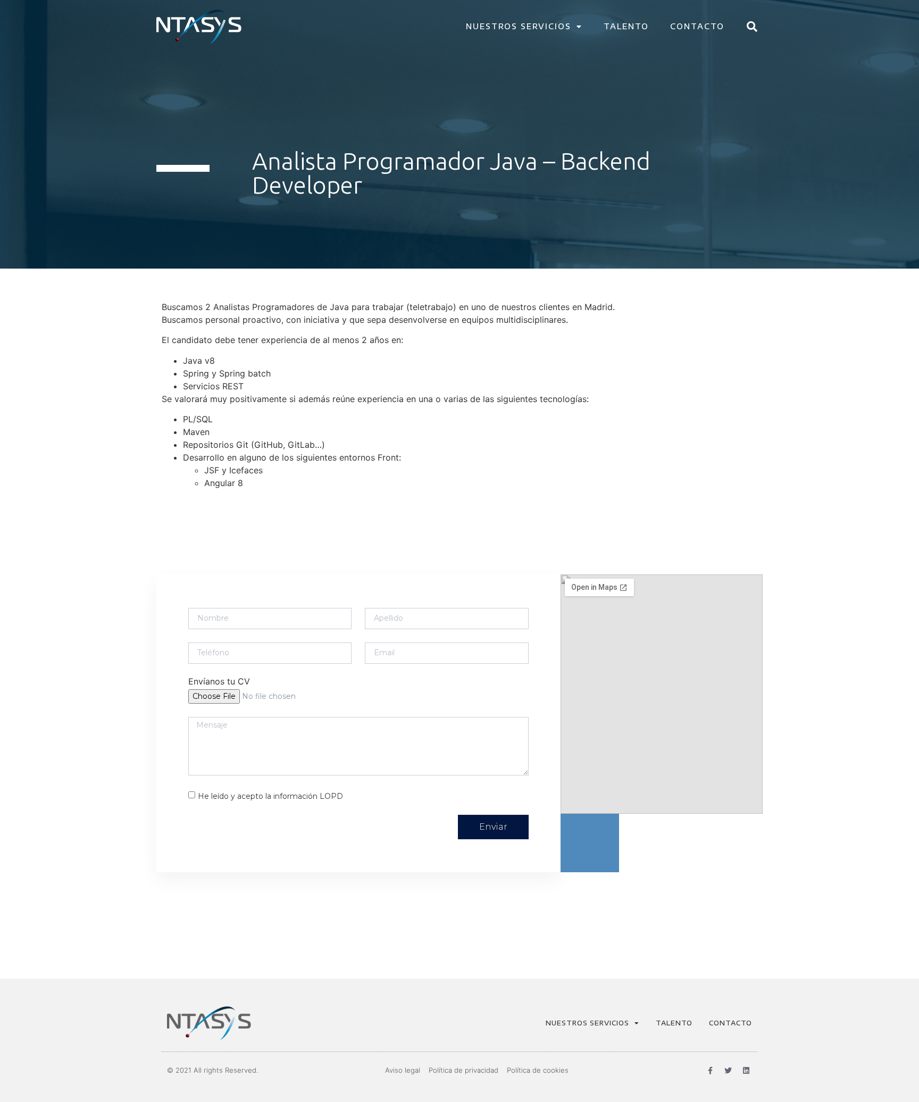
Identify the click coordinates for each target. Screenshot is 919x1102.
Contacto (697, 26)
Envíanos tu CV (219, 682)
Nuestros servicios (518, 26)
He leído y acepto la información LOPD (270, 795)
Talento (626, 26)
